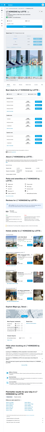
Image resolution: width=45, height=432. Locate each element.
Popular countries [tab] (17, 396)
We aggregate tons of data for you (13, 420)
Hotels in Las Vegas (10, 402)
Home (7, 8)
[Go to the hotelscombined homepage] (8, 4)
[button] (2, 5)
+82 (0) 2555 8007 (9, 15)
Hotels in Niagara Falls (29, 410)
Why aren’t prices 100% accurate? (13, 422)
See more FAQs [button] (24, 365)
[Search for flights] (1, 8)
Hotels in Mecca (28, 402)
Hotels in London (9, 408)
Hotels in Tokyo (9, 410)
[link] (12, 248)
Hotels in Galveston (28, 408)
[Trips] (1, 20)
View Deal (30, 245)
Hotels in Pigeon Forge (29, 403)
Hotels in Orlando (9, 405)
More (7, 162)
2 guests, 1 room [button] (10, 23)
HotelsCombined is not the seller (13, 418)
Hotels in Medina (28, 405)
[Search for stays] (1, 10)
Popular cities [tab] (9, 396)
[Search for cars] (1, 13)
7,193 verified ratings (16, 17)
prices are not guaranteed (30, 415)
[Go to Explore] (1, 17)
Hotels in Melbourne (10, 403)
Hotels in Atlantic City (29, 407)
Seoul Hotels (20, 8)
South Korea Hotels (12, 8)
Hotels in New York (9, 407)
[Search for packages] (1, 15)
